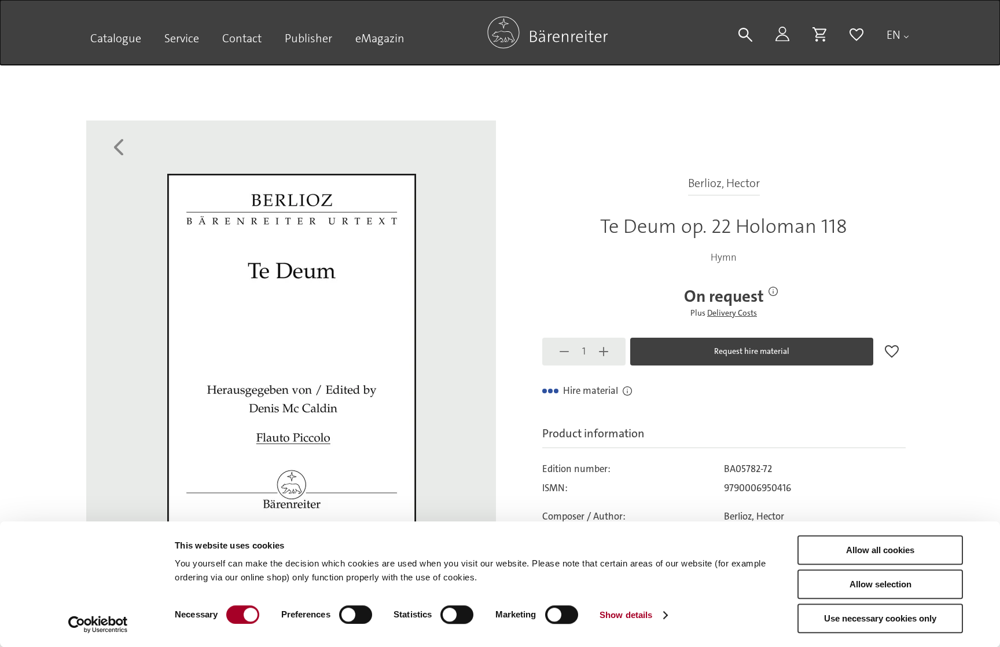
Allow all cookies (880, 550)
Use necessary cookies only (880, 618)
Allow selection (880, 584)
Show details (626, 615)
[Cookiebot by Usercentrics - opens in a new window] (98, 624)
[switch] (355, 614)
